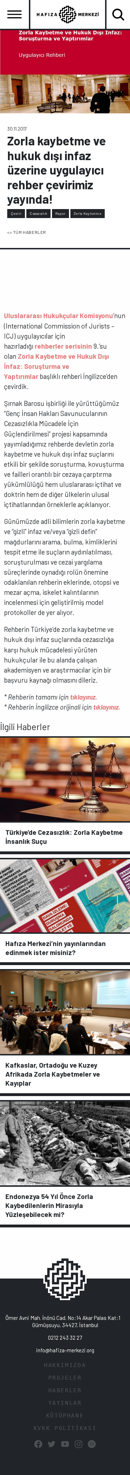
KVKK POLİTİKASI (65, 1428)
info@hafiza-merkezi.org (65, 1350)
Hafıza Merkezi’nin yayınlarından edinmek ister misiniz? (55, 947)
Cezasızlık (38, 213)
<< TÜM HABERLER (26, 232)
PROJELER (65, 1378)
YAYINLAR (65, 1403)
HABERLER (65, 1390)
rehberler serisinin (63, 346)
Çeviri (16, 213)
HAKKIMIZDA (65, 1365)
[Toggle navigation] (14, 14)
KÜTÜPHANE (65, 1415)
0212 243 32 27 (65, 1337)
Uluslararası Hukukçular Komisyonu (58, 315)
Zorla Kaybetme (87, 213)
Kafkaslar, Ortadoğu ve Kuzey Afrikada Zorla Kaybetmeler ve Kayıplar (52, 1074)
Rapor (60, 213)
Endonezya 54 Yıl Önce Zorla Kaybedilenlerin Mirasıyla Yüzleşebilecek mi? (49, 1205)
